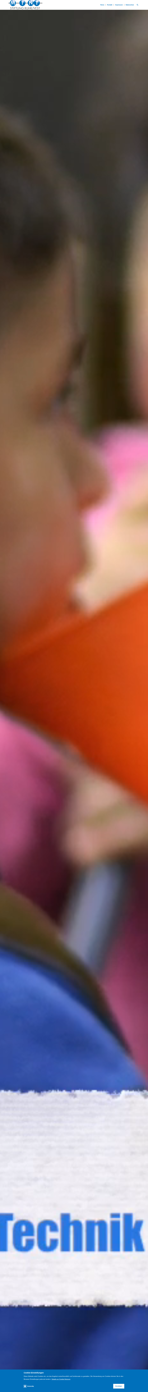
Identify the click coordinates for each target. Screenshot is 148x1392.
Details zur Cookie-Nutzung (61, 1379)
